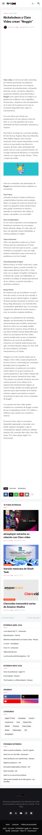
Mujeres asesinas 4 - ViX (12, 763)
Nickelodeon (22, 488)
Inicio (5, 13)
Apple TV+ (28, 828)
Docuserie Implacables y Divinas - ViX (17, 767)
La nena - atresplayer (11, 644)
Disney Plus (27, 722)
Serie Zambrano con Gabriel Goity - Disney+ (19, 759)
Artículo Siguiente (33, 618)
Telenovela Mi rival (10, 652)
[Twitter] (11, 495)
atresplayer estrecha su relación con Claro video (17, 536)
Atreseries (21, 718)
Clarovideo (13, 13)
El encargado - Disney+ (12, 676)
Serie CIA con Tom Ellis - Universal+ (16, 754)
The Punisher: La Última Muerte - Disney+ (18, 680)
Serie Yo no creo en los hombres (15, 775)
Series (7, 730)
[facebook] (12, 697)
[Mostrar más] (32, 495)
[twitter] (30, 697)
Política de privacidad (28, 824)
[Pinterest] (21, 495)
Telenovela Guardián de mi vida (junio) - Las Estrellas (19, 780)
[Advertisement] (21, 54)
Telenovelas (17, 730)
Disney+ (35, 828)
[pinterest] (31, 813)
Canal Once (9, 722)
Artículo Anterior (8, 618)
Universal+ (15, 831)
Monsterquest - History (12, 635)
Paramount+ (32, 831)
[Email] (26, 495)
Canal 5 (31, 718)
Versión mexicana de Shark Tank (19, 570)
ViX (25, 730)
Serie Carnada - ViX (10, 771)
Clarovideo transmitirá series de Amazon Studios (20, 605)
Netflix (7, 726)
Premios (16, 726)
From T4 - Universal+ (11, 648)
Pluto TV (23, 831)
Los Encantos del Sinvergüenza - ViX (17, 656)
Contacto (15, 824)
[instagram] (30, 701)
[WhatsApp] (16, 495)
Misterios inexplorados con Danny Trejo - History (21, 639)
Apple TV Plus (10, 718)
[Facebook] (6, 495)
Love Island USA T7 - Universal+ (15, 631)
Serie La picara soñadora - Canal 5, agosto (19, 750)
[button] (3, 4)
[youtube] (12, 701)
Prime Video (26, 726)
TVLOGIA (11, 828)
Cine (18, 722)
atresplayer (9, 734)
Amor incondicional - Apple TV (14, 672)
